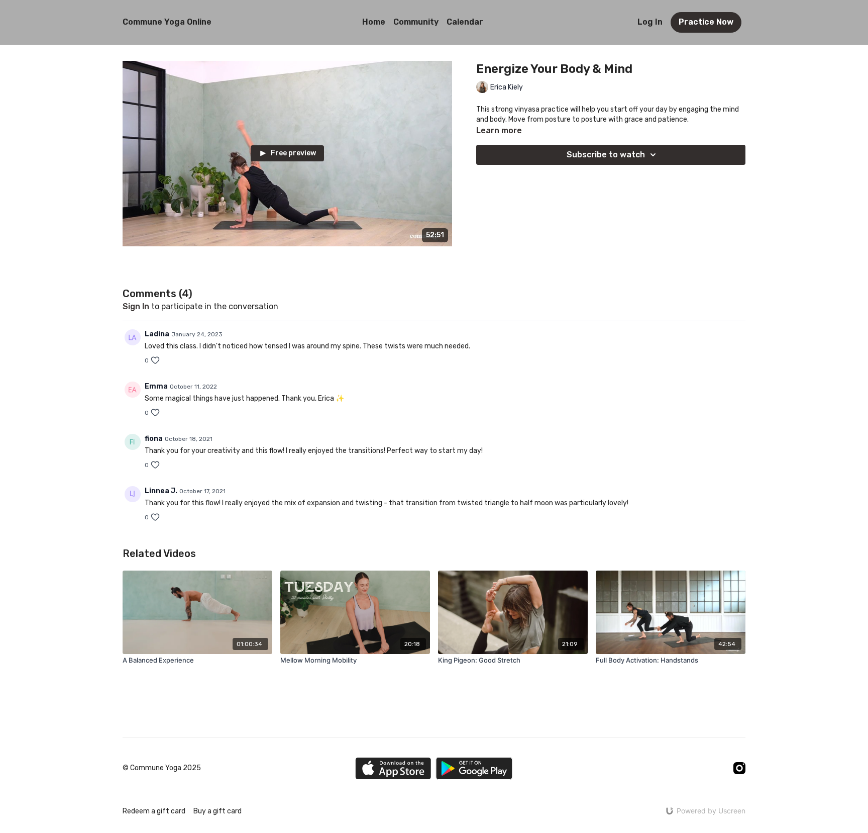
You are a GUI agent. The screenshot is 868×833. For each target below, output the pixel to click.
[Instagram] (739, 768)
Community (416, 22)
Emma (156, 386)
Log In (650, 22)
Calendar (465, 22)
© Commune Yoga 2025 (162, 768)
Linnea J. (161, 491)
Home (373, 22)
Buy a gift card (217, 811)
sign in (136, 306)
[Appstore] (393, 768)
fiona (154, 438)
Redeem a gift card (154, 811)
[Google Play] (474, 768)
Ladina (157, 334)
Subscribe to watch (606, 154)
